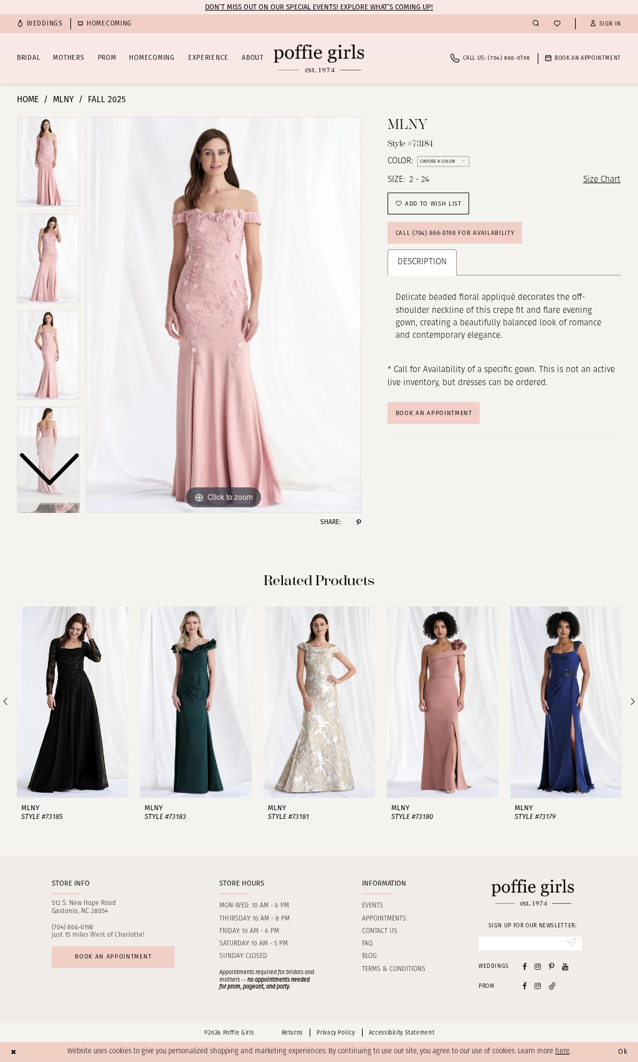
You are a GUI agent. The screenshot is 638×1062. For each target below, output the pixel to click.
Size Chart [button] (602, 180)
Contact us (380, 931)
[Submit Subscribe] (571, 943)
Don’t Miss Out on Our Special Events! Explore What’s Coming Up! (319, 6)
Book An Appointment (434, 413)
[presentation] (72, 702)
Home (28, 99)
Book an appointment (113, 956)
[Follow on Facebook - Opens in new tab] (525, 986)
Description (422, 262)
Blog (369, 956)
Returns (292, 1033)
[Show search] (535, 24)
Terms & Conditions (394, 969)
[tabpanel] (224, 314)
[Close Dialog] (14, 1052)
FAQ (367, 943)
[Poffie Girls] (319, 58)
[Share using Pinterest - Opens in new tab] (358, 523)
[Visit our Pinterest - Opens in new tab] (551, 966)
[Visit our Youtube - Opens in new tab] (565, 966)
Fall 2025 (107, 99)
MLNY (63, 99)
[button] (606, 24)
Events (372, 905)
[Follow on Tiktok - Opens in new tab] (552, 986)
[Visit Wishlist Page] (557, 24)
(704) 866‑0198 (72, 927)
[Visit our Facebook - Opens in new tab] (525, 966)
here (562, 1051)
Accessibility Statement (401, 1033)
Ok (623, 1051)
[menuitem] (39, 24)
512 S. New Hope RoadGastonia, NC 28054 (84, 907)
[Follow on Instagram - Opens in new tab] (537, 986)
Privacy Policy (336, 1033)
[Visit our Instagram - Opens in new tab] (537, 966)
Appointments (384, 919)
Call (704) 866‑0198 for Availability (455, 233)
